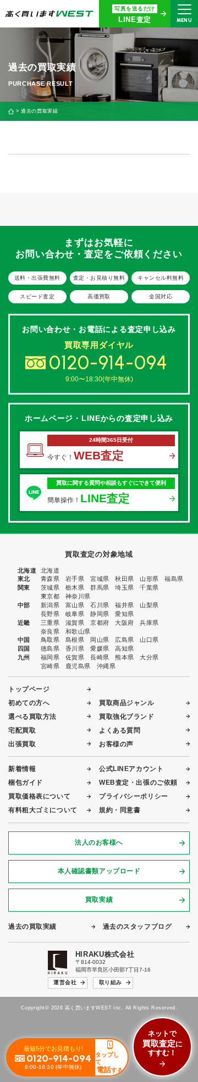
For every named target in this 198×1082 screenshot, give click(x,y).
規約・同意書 (119, 810)
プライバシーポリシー (133, 796)
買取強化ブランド (127, 716)
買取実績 (99, 899)
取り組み (110, 982)
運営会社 (64, 982)
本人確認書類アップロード (99, 871)
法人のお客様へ (99, 842)
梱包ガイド (25, 782)
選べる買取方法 (32, 716)
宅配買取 (22, 730)
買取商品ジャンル (127, 703)
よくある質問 (119, 730)
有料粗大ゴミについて (43, 810)
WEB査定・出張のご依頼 (138, 782)
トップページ (29, 689)
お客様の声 (116, 744)
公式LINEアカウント (131, 768)
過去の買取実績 (32, 926)
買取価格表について (39, 796)
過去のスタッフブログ (137, 926)
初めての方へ (29, 703)
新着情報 (22, 768)
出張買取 (22, 744)
